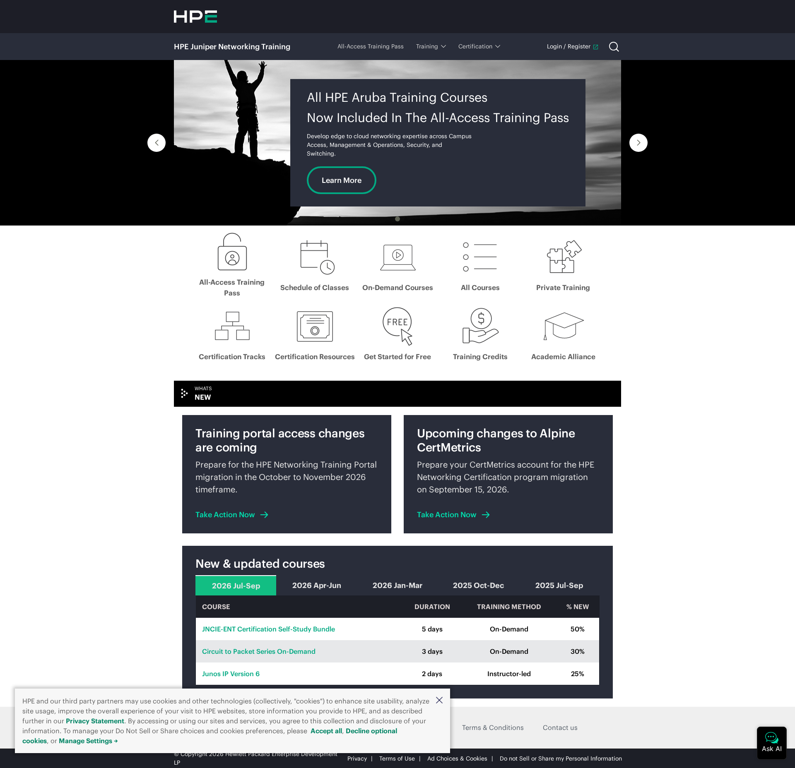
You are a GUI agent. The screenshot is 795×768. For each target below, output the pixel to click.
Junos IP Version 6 (231, 674)
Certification (475, 46)
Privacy (357, 758)
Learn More (341, 180)
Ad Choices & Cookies (457, 758)
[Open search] (614, 47)
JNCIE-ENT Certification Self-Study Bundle (268, 629)
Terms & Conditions (493, 727)
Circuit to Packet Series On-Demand (259, 651)
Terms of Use (397, 758)
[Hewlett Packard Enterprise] (195, 16)
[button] (439, 700)
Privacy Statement (95, 721)
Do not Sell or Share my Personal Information (561, 758)
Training (427, 46)
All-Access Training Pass (370, 46)
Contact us (560, 727)
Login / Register (568, 46)
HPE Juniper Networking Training (232, 46)
